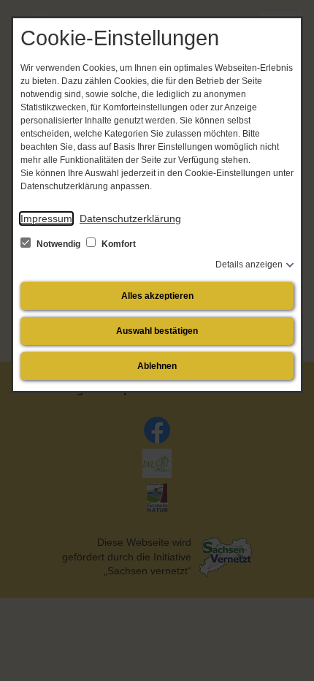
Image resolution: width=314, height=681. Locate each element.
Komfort (117, 244)
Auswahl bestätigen (157, 331)
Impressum (46, 218)
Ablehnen (157, 366)
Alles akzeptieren (157, 296)
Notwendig (58, 244)
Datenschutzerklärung (130, 218)
